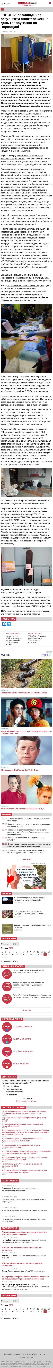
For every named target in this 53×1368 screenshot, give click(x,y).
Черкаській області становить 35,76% (25, 285)
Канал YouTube (21, 1063)
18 (13, 955)
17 (9, 955)
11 (38, 952)
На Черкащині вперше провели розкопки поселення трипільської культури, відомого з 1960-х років (24, 1112)
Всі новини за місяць (9, 961)
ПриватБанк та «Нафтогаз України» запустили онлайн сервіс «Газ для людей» (14, 640)
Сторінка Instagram (23, 1051)
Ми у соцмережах (12, 1019)
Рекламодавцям (26, 1358)
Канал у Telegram (22, 1039)
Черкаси (7, 4)
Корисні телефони (12, 1354)
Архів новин (9, 938)
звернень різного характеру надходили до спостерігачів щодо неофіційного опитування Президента (25, 232)
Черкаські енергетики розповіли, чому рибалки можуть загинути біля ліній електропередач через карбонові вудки (28, 832)
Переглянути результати (26, 1101)
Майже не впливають (15, 1092)
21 (24, 955)
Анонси (6, 894)
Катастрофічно (12, 1086)
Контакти (43, 1354)
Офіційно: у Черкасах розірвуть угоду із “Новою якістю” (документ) (37, 639)
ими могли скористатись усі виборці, (20, 184)
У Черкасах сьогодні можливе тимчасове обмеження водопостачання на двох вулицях (24, 1171)
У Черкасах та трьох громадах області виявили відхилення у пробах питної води (22, 1140)
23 (31, 955)
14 (49, 952)
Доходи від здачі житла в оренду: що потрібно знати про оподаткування (28, 984)
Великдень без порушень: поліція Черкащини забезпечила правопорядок (21, 1189)
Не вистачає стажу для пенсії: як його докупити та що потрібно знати (29, 971)
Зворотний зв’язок (29, 1354)
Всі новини (26, 859)
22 (27, 955)
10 (34, 952)
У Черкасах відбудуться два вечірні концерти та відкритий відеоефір (29, 899)
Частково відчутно (14, 1089)
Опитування (9, 1077)
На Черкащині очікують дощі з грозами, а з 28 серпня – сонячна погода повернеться (25, 1158)
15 (2, 955)
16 (6, 955)
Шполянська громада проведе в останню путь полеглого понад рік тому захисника (28, 845)
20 (20, 955)
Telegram (36, 614)
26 (42, 955)
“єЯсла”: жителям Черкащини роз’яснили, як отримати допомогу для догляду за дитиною (32, 996)
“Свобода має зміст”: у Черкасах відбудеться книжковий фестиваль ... (30, 912)
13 (45, 952)
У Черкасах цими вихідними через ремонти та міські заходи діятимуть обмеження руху (26, 851)
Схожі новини (10, 1181)
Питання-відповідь (13, 966)
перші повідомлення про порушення (18, 142)
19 (17, 955)
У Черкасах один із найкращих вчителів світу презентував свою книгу (21, 1146)
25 (38, 955)
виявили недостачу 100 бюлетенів (34, 281)
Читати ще (26, 1010)
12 (42, 952)
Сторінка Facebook (22, 1026)
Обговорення (10, 1228)
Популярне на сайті (13, 1107)
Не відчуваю (11, 1094)
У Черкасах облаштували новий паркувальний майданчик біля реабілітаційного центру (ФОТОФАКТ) (26, 1152)
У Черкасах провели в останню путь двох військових (24, 1210)
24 (34, 955)
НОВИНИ (6, 814)
